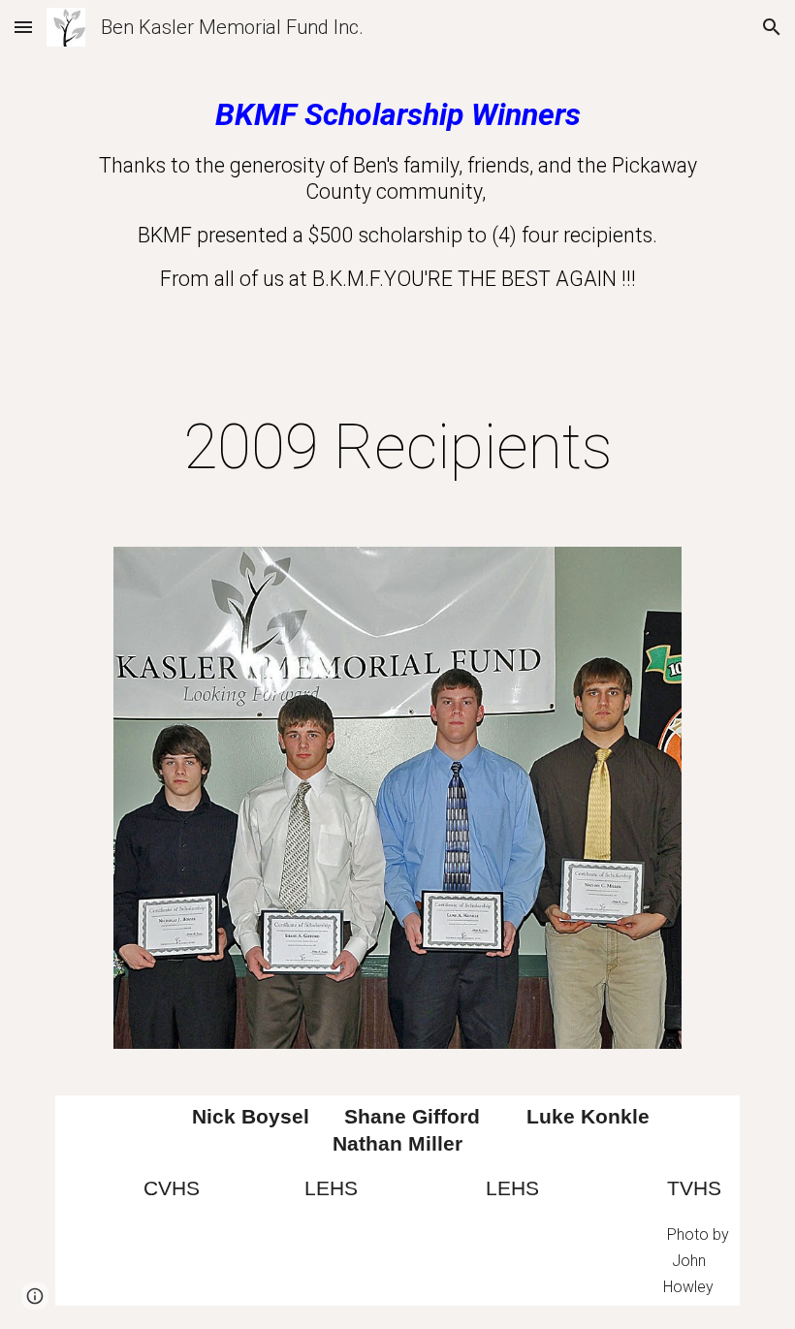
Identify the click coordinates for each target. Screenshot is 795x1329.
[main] (397, 215)
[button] (23, 26)
